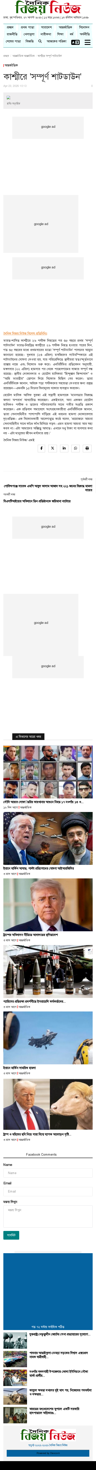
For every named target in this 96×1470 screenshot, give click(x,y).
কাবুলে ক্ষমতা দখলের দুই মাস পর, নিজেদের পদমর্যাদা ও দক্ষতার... (60, 1392)
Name (7, 1165)
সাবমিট (11, 1235)
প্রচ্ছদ (10, 27)
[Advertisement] (48, 154)
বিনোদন (84, 27)
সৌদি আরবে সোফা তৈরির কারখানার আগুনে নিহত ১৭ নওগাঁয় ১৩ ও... (43, 802)
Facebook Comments (41, 1155)
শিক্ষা (60, 34)
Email (7, 1183)
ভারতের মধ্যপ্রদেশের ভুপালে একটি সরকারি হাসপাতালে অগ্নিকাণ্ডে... (54, 1411)
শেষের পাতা (13, 41)
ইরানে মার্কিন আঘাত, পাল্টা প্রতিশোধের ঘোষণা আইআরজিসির (38, 868)
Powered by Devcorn (48, 1453)
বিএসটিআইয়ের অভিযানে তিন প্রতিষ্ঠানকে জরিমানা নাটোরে (37, 501)
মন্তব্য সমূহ (13, 1155)
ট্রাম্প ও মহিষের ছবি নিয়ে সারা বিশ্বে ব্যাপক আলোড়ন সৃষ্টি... (37, 1134)
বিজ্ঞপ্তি (29, 41)
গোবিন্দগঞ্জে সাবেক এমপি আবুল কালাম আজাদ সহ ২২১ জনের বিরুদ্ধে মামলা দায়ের (48, 488)
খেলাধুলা (29, 34)
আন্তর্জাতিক (65, 27)
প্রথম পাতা (27, 27)
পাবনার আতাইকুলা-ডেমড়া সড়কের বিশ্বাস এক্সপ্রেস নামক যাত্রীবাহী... (58, 1355)
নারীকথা (46, 34)
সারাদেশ (46, 27)
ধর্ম (71, 34)
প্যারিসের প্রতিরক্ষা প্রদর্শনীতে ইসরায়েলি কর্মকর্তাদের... (34, 1001)
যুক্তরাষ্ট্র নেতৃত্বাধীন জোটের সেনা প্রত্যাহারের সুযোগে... (60, 1334)
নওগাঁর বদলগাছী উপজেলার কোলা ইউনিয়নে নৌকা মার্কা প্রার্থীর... (58, 1374)
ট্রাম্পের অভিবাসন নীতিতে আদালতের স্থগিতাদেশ (30, 935)
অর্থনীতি (85, 34)
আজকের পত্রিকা (56, 41)
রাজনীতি (12, 34)
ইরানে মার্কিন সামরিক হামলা (19, 1068)
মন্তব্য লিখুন (10, 1202)
